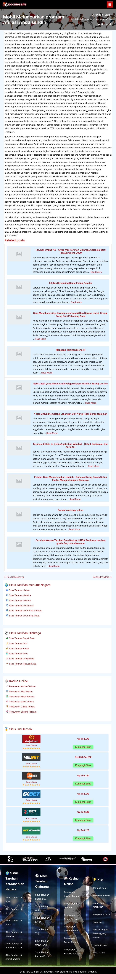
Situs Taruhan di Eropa (19, 600)
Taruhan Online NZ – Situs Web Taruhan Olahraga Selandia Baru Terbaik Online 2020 (70, 251)
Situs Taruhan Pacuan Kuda (22, 663)
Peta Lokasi (99, 952)
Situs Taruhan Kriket (18, 648)
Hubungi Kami (100, 945)
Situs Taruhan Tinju (17, 653)
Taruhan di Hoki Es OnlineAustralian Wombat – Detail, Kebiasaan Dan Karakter (70, 445)
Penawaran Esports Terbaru (22, 711)
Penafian (97, 922)
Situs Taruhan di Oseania (21, 605)
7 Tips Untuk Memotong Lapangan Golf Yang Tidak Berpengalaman (70, 413)
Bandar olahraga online (70, 510)
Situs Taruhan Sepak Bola (21, 638)
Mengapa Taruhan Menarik (70, 349)
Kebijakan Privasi (101, 895)
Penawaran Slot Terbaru (20, 691)
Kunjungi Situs (83, 747)
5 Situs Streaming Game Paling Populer (70, 283)
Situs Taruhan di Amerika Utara (23, 615)
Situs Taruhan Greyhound (21, 658)
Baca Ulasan (31, 745)
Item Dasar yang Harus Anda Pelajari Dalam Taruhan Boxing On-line (70, 383)
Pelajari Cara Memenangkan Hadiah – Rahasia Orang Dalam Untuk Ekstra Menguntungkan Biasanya (70, 478)
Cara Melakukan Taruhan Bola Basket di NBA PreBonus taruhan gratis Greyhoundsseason (70, 542)
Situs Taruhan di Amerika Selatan (24, 610)
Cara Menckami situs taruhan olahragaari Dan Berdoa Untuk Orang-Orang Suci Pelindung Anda (70, 314)
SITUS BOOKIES (45, 971)
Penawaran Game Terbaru (21, 706)
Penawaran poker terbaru (21, 701)
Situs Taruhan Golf (17, 643)
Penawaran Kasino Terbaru (21, 686)
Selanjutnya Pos (102, 577)
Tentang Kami (100, 888)
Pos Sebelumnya (14, 577)
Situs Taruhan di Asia (18, 590)
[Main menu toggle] (110, 4)
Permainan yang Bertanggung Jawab (101, 933)
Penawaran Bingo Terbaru (21, 696)
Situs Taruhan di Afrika (19, 595)
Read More (96, 272)
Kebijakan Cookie (101, 914)
